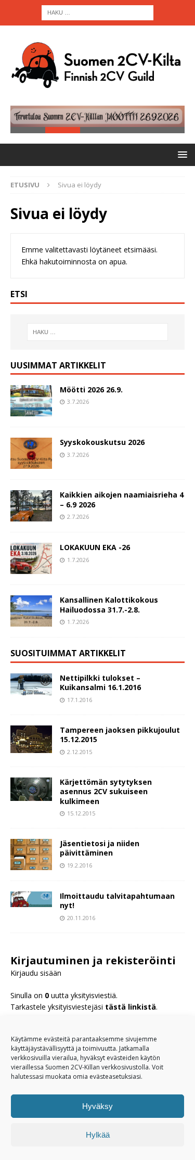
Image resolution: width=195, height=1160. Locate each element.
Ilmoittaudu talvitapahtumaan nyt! (117, 900)
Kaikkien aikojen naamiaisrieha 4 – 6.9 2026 (122, 499)
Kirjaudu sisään (35, 973)
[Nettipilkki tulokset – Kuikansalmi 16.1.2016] (31, 684)
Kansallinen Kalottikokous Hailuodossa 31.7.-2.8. (109, 604)
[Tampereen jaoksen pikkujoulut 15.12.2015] (31, 739)
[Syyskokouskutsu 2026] (31, 453)
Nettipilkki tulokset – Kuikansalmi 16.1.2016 (100, 682)
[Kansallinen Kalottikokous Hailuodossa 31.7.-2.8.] (31, 611)
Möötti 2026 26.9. (91, 389)
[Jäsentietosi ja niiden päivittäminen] (31, 854)
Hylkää (98, 1134)
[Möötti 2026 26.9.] (31, 400)
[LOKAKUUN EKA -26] (31, 558)
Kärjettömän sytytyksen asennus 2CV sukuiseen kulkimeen (106, 791)
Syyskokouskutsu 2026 (102, 442)
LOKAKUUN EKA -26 (95, 547)
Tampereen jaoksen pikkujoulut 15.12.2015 (120, 734)
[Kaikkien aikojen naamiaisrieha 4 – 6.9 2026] (31, 505)
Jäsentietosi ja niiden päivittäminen (99, 848)
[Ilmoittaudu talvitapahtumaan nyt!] (31, 899)
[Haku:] (97, 12)
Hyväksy (97, 1106)
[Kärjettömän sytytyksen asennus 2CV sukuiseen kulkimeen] (31, 789)
